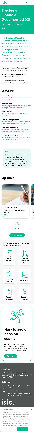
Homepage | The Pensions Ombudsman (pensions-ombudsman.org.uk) (15, 130)
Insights (9, 7)
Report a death (25, 280)
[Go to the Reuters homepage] (5, 2)
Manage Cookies (10, 429)
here (25, 70)
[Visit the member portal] (26, 2)
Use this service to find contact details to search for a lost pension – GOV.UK (16, 122)
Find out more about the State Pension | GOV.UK (15, 115)
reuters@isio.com (14, 391)
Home (3, 7)
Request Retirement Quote (25, 261)
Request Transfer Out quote (9, 261)
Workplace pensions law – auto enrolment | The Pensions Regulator (16, 138)
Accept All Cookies (22, 429)
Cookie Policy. (23, 425)
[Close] (31, 409)
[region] (17, 419)
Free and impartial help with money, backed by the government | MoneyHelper (16, 107)
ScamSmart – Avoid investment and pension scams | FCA (17, 99)
